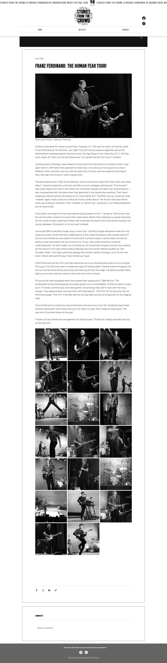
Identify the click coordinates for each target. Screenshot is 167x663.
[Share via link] (55, 590)
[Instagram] (143, 23)
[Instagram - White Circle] (86, 652)
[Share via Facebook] (36, 590)
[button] (141, 37)
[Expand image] (51, 344)
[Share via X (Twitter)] (43, 590)
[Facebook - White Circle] (80, 652)
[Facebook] (143, 18)
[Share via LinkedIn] (49, 590)
